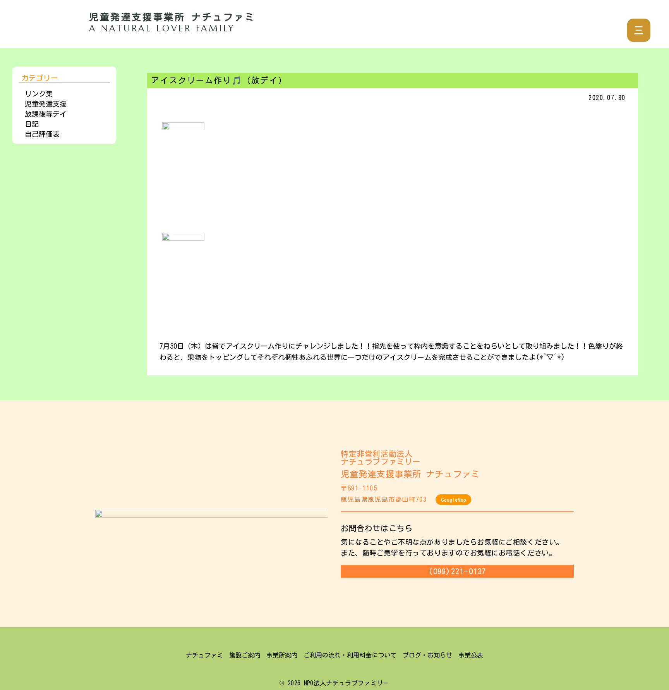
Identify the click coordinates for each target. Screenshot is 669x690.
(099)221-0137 (457, 571)
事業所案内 (281, 655)
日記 (32, 123)
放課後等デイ (46, 113)
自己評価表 (42, 134)
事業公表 (470, 655)
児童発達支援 (46, 103)
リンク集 (39, 93)
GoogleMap (453, 499)
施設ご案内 (244, 655)
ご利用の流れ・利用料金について (350, 655)
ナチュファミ (204, 655)
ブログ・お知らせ (427, 655)
